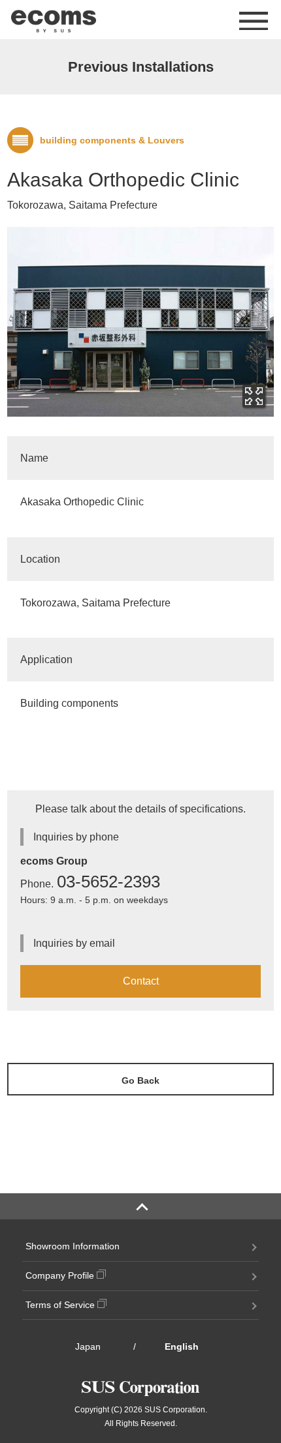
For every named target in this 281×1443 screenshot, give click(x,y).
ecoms (53, 19)
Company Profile (61, 1275)
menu (248, 21)
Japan (88, 1346)
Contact (141, 981)
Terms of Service (61, 1305)
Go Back (140, 1080)
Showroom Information (72, 1246)
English (182, 1346)
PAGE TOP (140, 1206)
